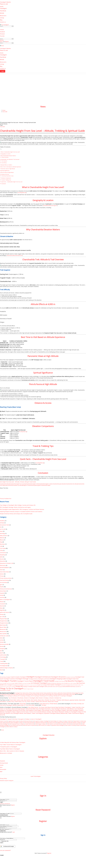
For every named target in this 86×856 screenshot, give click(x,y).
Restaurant (3, 629)
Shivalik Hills (19, 686)
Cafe (1, 546)
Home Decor (3, 591)
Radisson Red (64, 713)
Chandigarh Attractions (58, 677)
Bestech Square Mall (18, 705)
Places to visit (4, 4)
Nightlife (2, 610)
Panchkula (3, 11)
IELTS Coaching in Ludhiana (10, 695)
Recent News (3, 627)
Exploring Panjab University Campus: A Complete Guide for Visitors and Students (21, 511)
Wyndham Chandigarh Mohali (52, 713)
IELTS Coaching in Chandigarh (64, 695)
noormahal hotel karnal (16, 725)
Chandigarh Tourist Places (25, 681)
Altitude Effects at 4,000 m (6, 165)
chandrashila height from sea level (18, 484)
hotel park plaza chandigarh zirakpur (14, 722)
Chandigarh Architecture (42, 677)
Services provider (4, 644)
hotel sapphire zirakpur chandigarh (40, 721)
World (1, 670)
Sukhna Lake (20, 700)
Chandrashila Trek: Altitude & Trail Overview (10, 159)
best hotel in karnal (51, 722)
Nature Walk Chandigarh (72, 683)
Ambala (2, 523)
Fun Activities (3, 582)
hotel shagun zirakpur (40, 724)
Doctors (2, 559)
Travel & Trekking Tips (6, 180)
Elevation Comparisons (6, 178)
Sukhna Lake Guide (48, 686)
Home (4, 110)
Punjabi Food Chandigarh (42, 684)
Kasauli (9, 719)
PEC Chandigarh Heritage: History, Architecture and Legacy (15, 507)
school (1, 640)
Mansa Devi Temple (53, 701)
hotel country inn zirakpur (44, 725)
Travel (1, 661)
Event (1, 569)
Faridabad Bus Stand (5, 694)
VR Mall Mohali (53, 703)
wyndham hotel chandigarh (58, 725)
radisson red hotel (67, 724)
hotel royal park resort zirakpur (16, 724)
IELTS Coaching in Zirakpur (24, 695)
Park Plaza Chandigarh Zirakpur (75, 710)
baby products (4, 535)
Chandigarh (3, 8)
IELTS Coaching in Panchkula (38, 695)
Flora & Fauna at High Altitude (7, 172)
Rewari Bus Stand (32, 694)
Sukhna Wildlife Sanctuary (68, 686)
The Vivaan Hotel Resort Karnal (47, 707)
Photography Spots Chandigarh (18, 684)
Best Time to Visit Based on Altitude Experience (11, 166)
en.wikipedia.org (22, 192)
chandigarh (30, 677)
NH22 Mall (73, 703)
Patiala (2, 614)
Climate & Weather (5, 157)
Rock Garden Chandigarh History (67, 684)
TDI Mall (44, 705)
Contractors (3, 552)
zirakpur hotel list (68, 721)
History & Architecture (6, 589)
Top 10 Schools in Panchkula (15, 698)
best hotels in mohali (70, 725)
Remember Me (5, 841)
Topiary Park (38, 701)
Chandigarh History (33, 679)
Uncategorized (4, 665)
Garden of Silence (18, 683)
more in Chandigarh (36, 719)
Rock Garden (3, 633)
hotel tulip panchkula (29, 722)
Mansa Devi (41, 700)
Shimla (2, 646)
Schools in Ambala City (55, 698)
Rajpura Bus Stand (70, 694)
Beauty (2, 540)
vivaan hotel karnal (29, 724)
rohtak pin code (4, 635)
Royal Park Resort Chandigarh (63, 707)
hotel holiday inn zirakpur (56, 721)
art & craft (2, 529)
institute (2, 597)
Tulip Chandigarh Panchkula (58, 709)
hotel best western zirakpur (74, 722)
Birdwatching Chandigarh (5, 677)
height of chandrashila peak (29, 485)
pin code (2, 616)
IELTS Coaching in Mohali (51, 695)
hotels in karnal (3, 721)
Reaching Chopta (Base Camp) (7, 175)
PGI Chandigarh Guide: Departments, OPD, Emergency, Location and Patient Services (22, 509)
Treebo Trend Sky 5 (77, 707)
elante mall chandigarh (11, 683)
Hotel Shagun (37, 710)
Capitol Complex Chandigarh (18, 677)
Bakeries (2, 537)
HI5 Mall (79, 703)
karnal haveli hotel (76, 724)
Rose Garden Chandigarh (11, 686)
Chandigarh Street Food (72, 679)
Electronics (3, 565)
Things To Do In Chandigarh (11, 688)
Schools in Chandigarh (29, 698)
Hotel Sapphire (30, 710)
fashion (2, 574)
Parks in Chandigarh (8, 684)
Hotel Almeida (45, 710)
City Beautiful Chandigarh (74, 681)
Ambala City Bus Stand (41, 693)
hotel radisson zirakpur (12, 726)
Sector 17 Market (56, 700)
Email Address (3, 826)
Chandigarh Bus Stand (20, 693)
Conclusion (3, 183)
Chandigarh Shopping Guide (57, 679)
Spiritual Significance (5, 170)
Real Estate (3, 625)
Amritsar (15, 719)
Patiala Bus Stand (61, 694)
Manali (2, 601)
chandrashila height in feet (32, 484)
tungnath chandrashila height (43, 485)
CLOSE (2, 855)
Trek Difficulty (4, 162)
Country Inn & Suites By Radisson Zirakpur (40, 712)
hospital (2, 593)
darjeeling (2, 554)
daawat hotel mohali (62, 722)
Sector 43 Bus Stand (30, 693)
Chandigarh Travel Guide (43, 681)
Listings (2, 17)
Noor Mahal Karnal (33, 707)
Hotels (1, 6)
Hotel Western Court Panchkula (75, 709)
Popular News (3, 618)
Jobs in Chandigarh (5, 599)
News (1, 608)
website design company (6, 667)
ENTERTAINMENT (4, 567)
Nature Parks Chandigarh (63, 683)
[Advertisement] (43, 95)
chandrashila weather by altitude (15, 485)
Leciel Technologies (36, 776)
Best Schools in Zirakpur (42, 698)
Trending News (4, 663)
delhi (1, 557)
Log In (2, 842)
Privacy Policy (3, 778)
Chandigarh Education (48, 735)
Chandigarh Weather (5, 2)
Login (2, 71)
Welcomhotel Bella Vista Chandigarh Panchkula (38, 709)
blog (1, 542)
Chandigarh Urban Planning (59, 681)
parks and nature (4, 612)
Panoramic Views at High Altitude (8, 168)
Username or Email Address (6, 838)
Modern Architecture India (53, 683)
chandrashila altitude (5, 484)
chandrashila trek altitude (72, 484)
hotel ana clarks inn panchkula (30, 725)
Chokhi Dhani (18, 701)
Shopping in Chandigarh (28, 686)
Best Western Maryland (58, 712)
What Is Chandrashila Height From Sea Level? (10, 152)
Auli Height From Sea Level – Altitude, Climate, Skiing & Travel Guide (18, 482)
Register (49, 853)
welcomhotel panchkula (25, 721)
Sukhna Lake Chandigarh (38, 686)
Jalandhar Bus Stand (51, 693)
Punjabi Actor (3, 621)
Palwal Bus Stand (14, 694)
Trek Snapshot (4, 161)
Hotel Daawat (27, 713)
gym (1, 584)
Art (1, 527)
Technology (3, 657)
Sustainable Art (78, 686)
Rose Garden (27, 700)
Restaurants (3, 15)
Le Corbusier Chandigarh (39, 683)
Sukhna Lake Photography (57, 686)
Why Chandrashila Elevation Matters (8, 155)
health (1, 586)
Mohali (2, 13)
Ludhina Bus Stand (61, 693)
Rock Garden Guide (76, 684)
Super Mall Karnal (44, 703)
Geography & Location (5, 153)
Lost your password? (5, 850)
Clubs (1, 550)
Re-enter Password (4, 829)
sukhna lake (3, 655)
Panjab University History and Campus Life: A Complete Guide (16, 513)
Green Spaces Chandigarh (26, 683)
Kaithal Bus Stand (70, 693)
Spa (1, 650)
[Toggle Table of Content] (1, 149)
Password (2, 800)
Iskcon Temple (31, 701)
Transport (2, 659)
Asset (1, 531)
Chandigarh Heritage (21, 679)
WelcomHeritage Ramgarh (18, 709)
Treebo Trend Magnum (38, 713)
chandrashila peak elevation (59, 484)
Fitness (2, 576)
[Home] (2, 45)
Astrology (2, 533)
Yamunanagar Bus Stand (51, 694)
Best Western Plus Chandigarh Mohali (13, 713)
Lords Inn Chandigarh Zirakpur (58, 710)
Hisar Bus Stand (41, 694)
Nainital (2, 606)
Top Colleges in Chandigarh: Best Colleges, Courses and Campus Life (17, 505)
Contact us (3, 22)
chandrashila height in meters (46, 484)
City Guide (5, 111)
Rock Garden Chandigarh (54, 685)
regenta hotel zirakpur (13, 721)
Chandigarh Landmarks (43, 679)
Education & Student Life (6, 563)
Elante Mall (13, 700)
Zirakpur (27, 719)
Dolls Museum (65, 700)
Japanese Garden (74, 700)
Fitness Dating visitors (6, 578)
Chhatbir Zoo (48, 700)
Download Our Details (5, 690)
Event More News (4, 572)
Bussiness (2, 544)
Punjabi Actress (4, 623)
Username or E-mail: (5, 813)
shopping (2, 648)
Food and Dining (4, 580)
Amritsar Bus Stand (23, 694)
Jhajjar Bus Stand (79, 693)
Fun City (24, 701)
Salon (1, 638)
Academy (2, 520)
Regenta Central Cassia (22, 712)
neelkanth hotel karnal (40, 722)
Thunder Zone (10, 701)
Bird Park (44, 701)
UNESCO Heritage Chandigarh (28, 688)
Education (2, 561)
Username (2, 799)
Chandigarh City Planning (70, 677)
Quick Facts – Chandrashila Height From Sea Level (11, 181)
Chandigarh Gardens (9, 679)
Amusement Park (4, 525)
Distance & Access (5, 174)
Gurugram (21, 719)
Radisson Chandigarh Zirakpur (8, 712)
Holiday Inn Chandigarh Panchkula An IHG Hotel (12, 710)
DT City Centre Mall (29, 705)
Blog (1, 20)
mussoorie (2, 604)
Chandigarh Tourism (8, 681)
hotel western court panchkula (54, 724)
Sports (1, 653)
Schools (2, 642)
